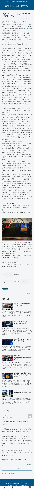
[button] (30, 272)
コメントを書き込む (17, 469)
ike (2, 415)
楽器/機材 (5, 289)
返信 (30, 464)
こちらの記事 (28, 28)
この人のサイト (23, 121)
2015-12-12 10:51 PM (7, 417)
